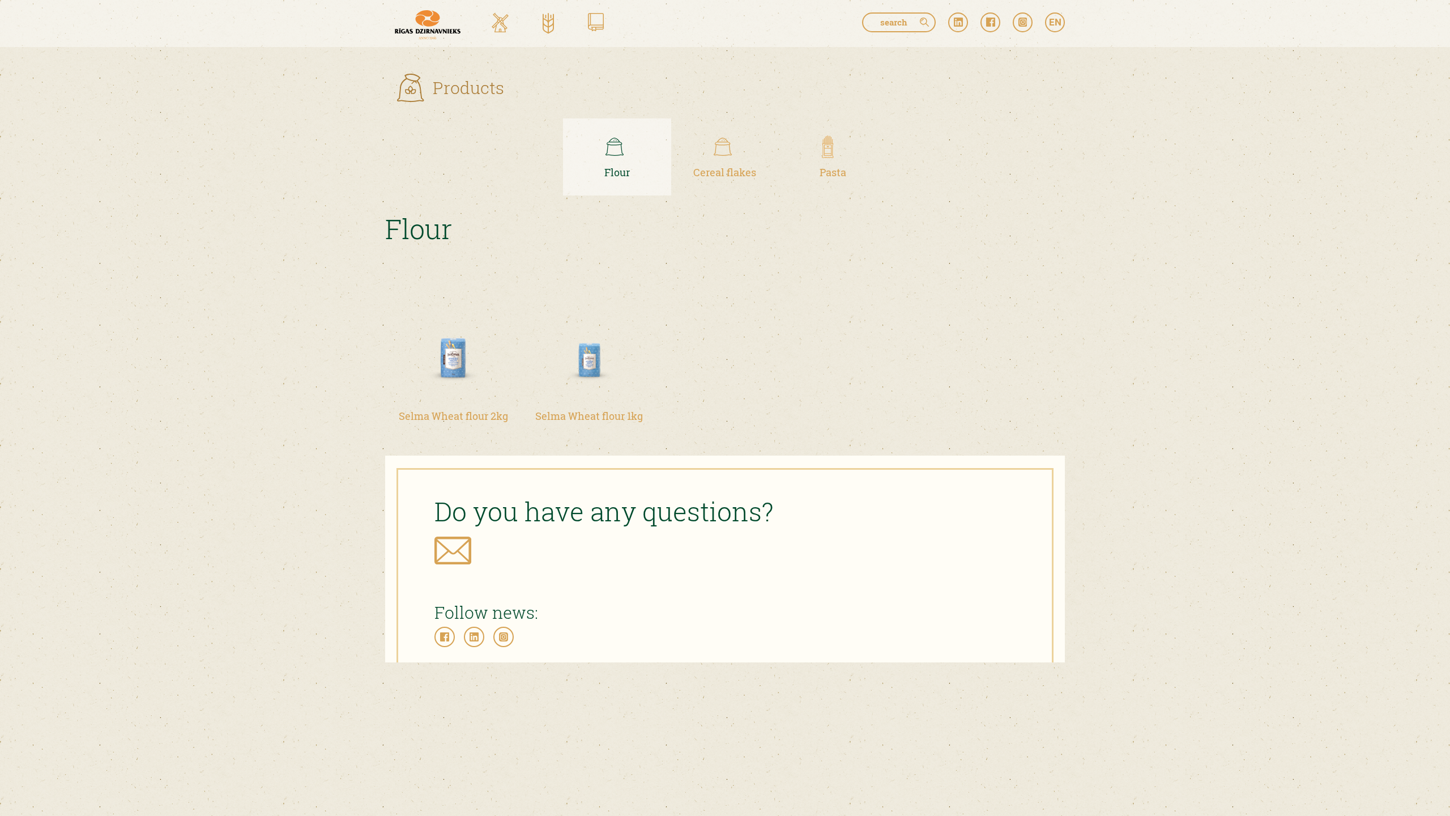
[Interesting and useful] (596, 24)
